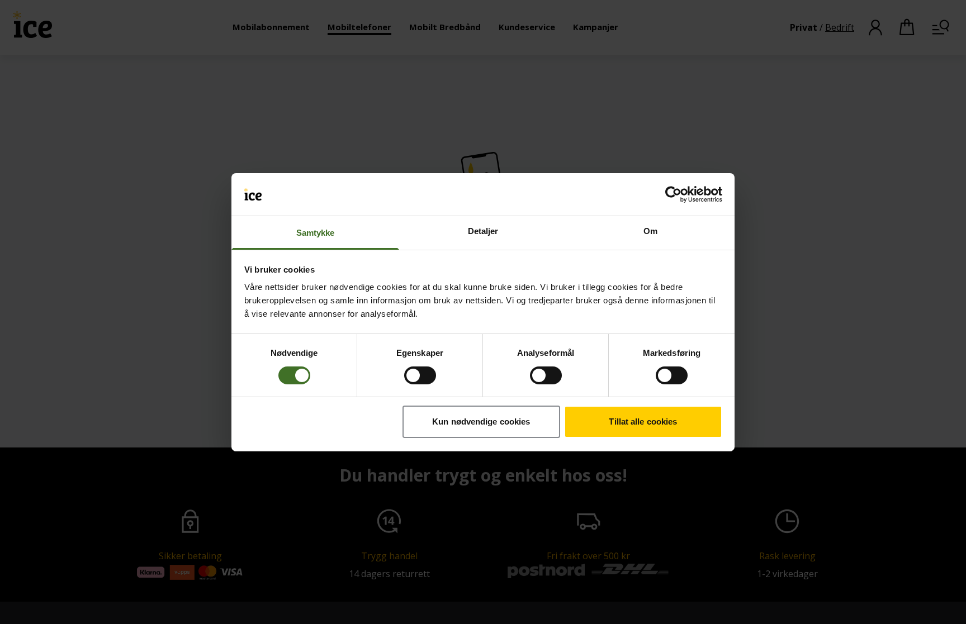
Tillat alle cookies (643, 421)
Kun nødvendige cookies (481, 421)
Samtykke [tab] (315, 232)
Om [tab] (650, 231)
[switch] (420, 375)
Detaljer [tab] (483, 231)
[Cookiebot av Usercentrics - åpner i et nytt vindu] (673, 194)
